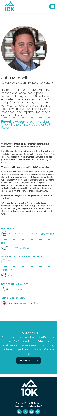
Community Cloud (17, 233)
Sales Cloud (33, 233)
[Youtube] (31, 411)
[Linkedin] (19, 411)
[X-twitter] (25, 411)
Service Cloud (47, 233)
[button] (52, 6)
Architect (13, 247)
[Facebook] (37, 411)
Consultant (25, 247)
